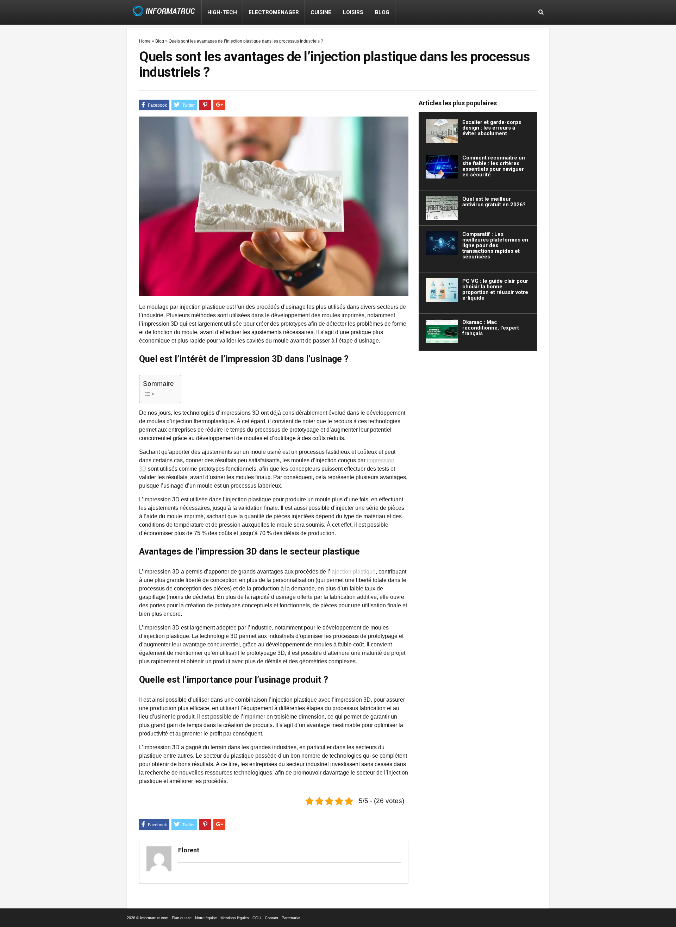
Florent (188, 850)
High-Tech (222, 12)
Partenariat (291, 918)
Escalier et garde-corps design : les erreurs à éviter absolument (491, 128)
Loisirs (353, 12)
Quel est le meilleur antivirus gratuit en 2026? (494, 202)
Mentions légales (234, 918)
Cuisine (321, 12)
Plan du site (182, 918)
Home (145, 41)
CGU (256, 918)
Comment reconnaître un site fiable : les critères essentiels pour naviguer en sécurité (493, 166)
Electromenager (274, 12)
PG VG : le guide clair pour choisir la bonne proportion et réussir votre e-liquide (495, 289)
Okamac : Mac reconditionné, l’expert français (490, 328)
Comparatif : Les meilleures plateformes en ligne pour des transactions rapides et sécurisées (495, 245)
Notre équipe (206, 918)
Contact (271, 918)
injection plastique (353, 572)
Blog (382, 12)
